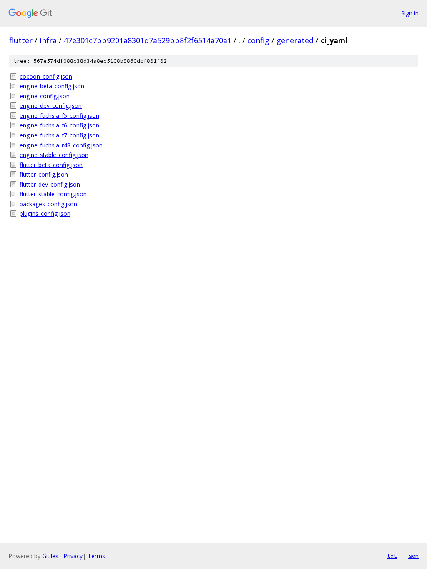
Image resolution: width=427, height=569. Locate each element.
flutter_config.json (44, 174)
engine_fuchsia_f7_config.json (59, 135)
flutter (21, 40)
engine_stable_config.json (54, 155)
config (258, 40)
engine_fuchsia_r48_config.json (61, 145)
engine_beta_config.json (52, 86)
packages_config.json (48, 204)
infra (48, 40)
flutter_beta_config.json (51, 165)
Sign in (410, 13)
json (412, 555)
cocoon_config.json (46, 76)
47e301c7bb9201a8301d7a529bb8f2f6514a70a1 (147, 40)
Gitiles (50, 556)
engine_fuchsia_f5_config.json (59, 116)
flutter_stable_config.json (53, 194)
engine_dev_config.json (51, 106)
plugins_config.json (45, 213)
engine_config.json (45, 96)
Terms (96, 556)
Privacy (73, 556)
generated (295, 40)
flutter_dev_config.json (50, 184)
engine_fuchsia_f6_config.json (59, 125)
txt (392, 555)
